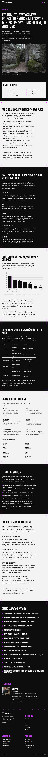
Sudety (26, 725)
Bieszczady (27, 727)
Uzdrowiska (4, 743)
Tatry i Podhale (28, 718)
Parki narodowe (10, 91)
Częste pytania (31, 95)
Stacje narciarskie (6, 741)
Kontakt (27, 743)
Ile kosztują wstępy (32, 93)
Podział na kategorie (32, 89)
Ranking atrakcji (10, 89)
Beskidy (27, 723)
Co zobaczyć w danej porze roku (35, 91)
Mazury (26, 729)
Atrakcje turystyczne (6, 739)
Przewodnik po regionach (12, 93)
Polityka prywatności (29, 745)
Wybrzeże (27, 720)
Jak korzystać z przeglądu (13, 95)
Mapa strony (28, 747)
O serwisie (27, 739)
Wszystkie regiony (29, 741)
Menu (44, 2)
